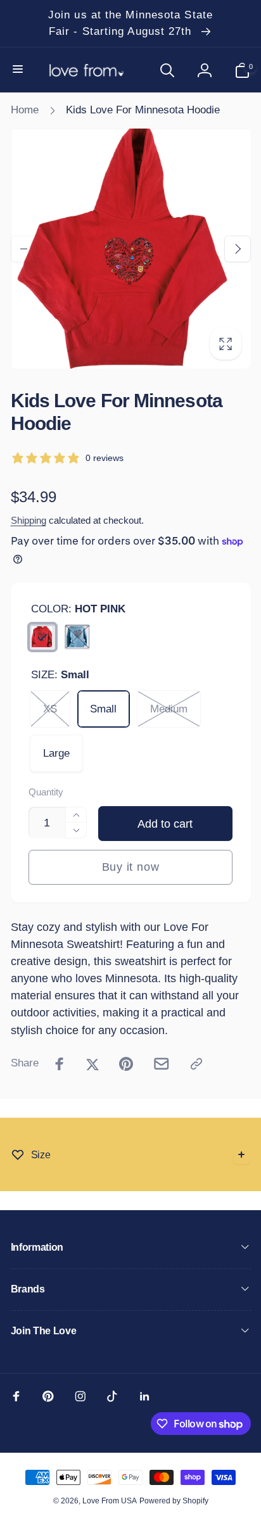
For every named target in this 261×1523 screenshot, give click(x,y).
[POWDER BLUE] (77, 637)
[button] (19, 69)
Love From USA (109, 1500)
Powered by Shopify (173, 1500)
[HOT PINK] (42, 637)
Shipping (28, 520)
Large (56, 753)
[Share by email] (161, 1064)
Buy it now (131, 867)
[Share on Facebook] (60, 1064)
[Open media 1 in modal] (131, 249)
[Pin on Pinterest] (126, 1064)
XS (50, 709)
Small (103, 709)
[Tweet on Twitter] (92, 1064)
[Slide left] (24, 249)
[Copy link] (196, 1064)
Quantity (46, 792)
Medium (169, 709)
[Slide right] (237, 249)
